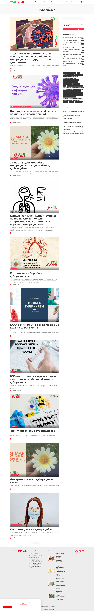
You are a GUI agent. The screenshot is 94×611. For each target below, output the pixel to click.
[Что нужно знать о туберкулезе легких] (34, 460)
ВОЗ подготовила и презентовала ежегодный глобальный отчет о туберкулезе (33, 379)
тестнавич (77, 100)
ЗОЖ (64, 76)
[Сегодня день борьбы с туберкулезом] (34, 253)
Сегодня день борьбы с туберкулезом (26, 275)
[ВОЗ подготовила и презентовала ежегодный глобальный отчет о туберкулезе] (34, 356)
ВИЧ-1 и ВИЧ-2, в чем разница (70, 40)
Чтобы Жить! (14, 70)
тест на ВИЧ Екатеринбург (68, 100)
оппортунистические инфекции (69, 94)
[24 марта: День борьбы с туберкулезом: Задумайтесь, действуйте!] (34, 143)
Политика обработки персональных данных (47, 607)
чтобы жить (71, 102)
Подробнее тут (23, 604)
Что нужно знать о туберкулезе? (32, 430)
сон (75, 98)
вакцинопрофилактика (67, 83)
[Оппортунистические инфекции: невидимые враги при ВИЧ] (34, 91)
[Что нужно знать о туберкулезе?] (34, 411)
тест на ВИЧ (80, 98)
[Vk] (76, 551)
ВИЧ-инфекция (14, 106)
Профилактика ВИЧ (73, 76)
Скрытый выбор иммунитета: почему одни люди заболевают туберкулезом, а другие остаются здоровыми (33, 58)
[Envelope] (83, 551)
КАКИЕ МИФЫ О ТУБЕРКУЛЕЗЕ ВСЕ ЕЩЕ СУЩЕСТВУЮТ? (34, 326)
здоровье (80, 85)
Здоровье (13, 49)
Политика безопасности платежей (47, 609)
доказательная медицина (72, 85)
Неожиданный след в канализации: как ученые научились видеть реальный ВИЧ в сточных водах (73, 128)
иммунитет (65, 87)
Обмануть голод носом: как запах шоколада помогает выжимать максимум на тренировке (73, 111)
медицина (65, 91)
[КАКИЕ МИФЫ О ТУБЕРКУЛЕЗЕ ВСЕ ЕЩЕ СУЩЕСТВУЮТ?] (34, 305)
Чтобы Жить (76, 80)
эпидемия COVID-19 (79, 102)
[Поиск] (83, 2)
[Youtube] (80, 551)
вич (74, 83)
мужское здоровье (72, 91)
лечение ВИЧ (72, 89)
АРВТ (64, 72)
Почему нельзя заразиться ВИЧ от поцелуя (73, 58)
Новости (18, 49)
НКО (67, 76)
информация (65, 89)
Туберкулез (24, 49)
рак (74, 96)
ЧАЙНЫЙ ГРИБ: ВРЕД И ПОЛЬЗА (71, 53)
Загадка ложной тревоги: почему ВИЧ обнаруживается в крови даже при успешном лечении (72, 117)
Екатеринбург (73, 74)
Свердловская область (67, 80)
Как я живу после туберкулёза (31, 529)
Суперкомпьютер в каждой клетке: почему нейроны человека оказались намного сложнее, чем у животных (72, 122)
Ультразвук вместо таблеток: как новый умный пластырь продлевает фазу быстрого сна (73, 133)
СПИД (74, 78)
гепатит (78, 83)
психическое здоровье (67, 96)
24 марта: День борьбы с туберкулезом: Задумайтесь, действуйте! (30, 165)
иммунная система (72, 87)
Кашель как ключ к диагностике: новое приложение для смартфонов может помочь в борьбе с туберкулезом (33, 220)
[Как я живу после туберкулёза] (34, 510)
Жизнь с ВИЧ (21, 106)
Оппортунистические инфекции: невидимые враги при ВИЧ (33, 112)
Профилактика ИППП (67, 78)
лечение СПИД (79, 89)
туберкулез (65, 102)
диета (64, 85)
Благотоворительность (71, 72)
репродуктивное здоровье (68, 98)
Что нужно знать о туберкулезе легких (32, 481)
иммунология (80, 87)
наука (79, 91)
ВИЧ (78, 72)
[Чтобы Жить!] (17, 2)
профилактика (79, 94)
